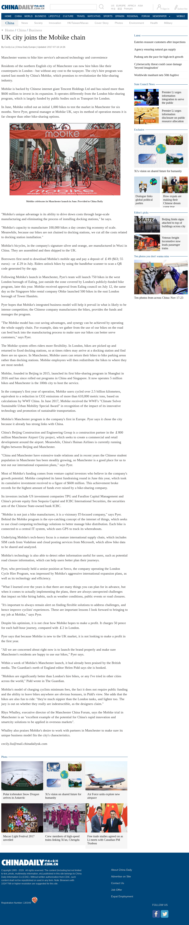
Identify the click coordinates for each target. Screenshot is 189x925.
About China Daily (121, 869)
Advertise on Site (121, 876)
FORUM (146, 16)
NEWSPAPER (159, 16)
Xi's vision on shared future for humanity (63, 796)
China (21, 30)
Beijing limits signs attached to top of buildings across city (173, 223)
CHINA (18, 16)
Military (168, 22)
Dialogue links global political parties (144, 200)
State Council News (144, 84)
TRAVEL (81, 16)
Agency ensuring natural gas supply (155, 49)
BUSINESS (40, 16)
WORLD (28, 16)
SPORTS (107, 16)
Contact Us (117, 883)
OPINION (119, 16)
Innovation (55, 22)
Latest (137, 35)
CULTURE (68, 16)
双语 (120, 9)
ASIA (140, 5)
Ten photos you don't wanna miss (151, 256)
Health (154, 22)
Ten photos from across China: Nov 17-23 (158, 297)
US (112, 5)
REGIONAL (132, 16)
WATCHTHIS (93, 16)
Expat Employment (122, 896)
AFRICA (132, 5)
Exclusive (139, 129)
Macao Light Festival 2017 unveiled (19, 838)
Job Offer (116, 889)
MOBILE (181, 16)
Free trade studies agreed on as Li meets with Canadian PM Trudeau (105, 840)
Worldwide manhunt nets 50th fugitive (156, 75)
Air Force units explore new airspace (103, 796)
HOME (8, 16)
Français (128, 8)
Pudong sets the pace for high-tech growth (158, 56)
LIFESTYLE (54, 16)
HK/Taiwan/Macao (77, 22)
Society (38, 22)
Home (9, 30)
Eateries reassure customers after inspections (159, 42)
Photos (119, 22)
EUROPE (121, 5)
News (24, 22)
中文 (113, 9)
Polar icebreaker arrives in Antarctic (21, 796)
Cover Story (102, 22)
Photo (4, 757)
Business (35, 30)
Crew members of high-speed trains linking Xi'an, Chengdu (62, 838)
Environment (136, 22)
